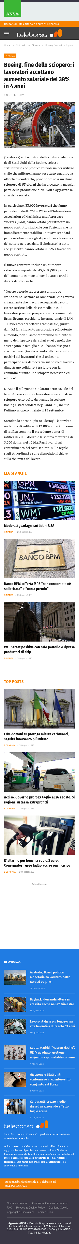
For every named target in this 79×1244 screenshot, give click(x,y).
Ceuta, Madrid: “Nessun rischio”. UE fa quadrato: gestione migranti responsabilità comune (52, 1053)
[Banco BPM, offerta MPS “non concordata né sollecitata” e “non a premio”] (39, 558)
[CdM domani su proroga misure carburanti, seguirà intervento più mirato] (39, 709)
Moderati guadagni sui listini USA (29, 525)
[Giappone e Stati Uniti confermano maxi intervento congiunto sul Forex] (15, 1079)
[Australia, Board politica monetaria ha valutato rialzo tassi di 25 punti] (15, 977)
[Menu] (6, 32)
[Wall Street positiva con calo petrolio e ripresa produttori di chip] (39, 622)
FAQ (9, 1207)
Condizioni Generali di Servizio (50, 1203)
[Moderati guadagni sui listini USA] (39, 500)
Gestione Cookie (58, 1207)
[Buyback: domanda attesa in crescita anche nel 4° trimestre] (15, 1004)
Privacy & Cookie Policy (30, 1207)
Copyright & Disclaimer (20, 1212)
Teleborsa (53, 24)
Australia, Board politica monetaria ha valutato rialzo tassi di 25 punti (50, 977)
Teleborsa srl (48, 1181)
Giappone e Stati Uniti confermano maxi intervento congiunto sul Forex (50, 1079)
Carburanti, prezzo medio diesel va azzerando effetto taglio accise (49, 1106)
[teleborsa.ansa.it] (39, 33)
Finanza (10, 55)
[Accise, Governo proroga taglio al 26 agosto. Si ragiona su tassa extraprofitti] (39, 772)
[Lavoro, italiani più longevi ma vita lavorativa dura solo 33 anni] (15, 1026)
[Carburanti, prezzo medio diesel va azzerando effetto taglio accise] (15, 1106)
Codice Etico (45, 1212)
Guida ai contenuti (17, 1203)
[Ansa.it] (12, 10)
